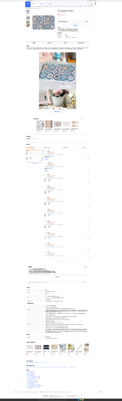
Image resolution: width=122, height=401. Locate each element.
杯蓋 (38, 362)
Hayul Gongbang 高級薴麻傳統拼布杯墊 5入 (32, 376)
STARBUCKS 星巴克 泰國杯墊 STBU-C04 (32, 384)
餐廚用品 (30, 8)
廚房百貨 (34, 8)
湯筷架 (45, 362)
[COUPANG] (45, 396)
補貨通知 (75, 25)
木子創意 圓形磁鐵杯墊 (30, 383)
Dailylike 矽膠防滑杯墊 (30, 372)
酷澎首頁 (27, 8)
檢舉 (84, 282)
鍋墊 (42, 362)
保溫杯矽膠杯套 (29, 371)
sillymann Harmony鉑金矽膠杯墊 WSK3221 (32, 377)
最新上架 (48, 147)
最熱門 (46, 147)
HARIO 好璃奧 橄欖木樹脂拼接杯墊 (31, 382)
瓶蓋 (40, 362)
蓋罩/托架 (37, 8)
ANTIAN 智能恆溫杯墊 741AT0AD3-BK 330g (32, 378)
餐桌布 (27, 362)
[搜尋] (88, 3)
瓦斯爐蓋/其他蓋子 (34, 362)
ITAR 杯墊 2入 (28, 388)
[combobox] (85, 148)
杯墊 (39, 8)
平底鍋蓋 (30, 362)
